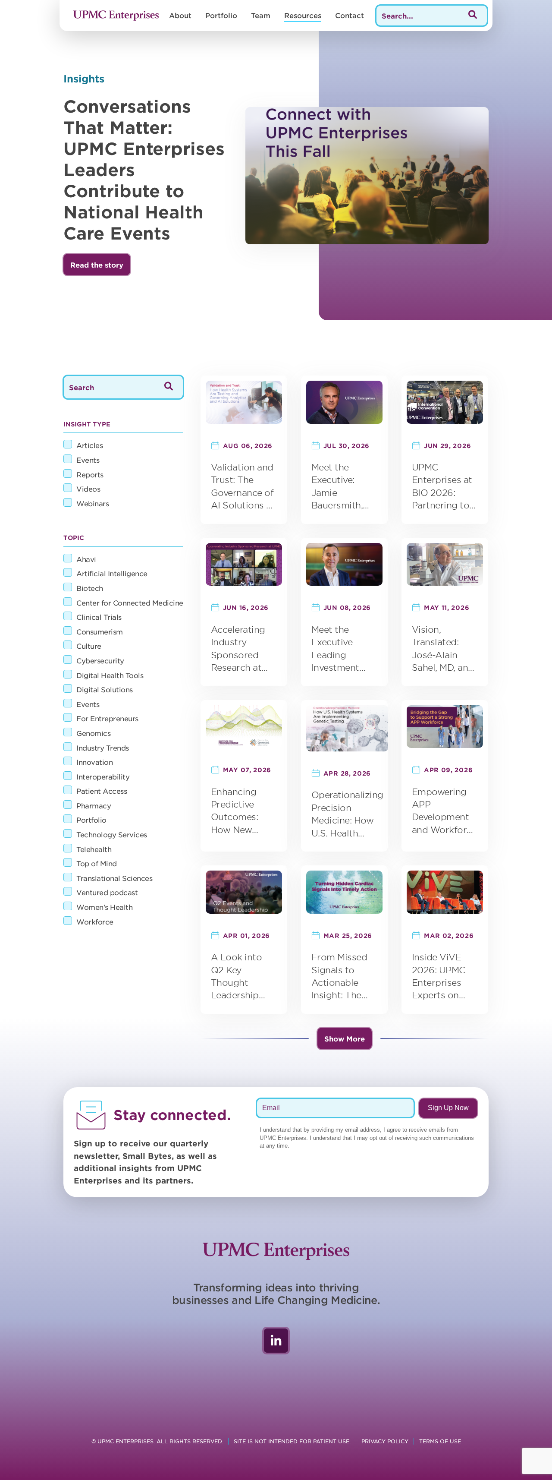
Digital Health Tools (109, 675)
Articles (89, 445)
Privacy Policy (384, 1441)
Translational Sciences (114, 878)
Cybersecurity (100, 660)
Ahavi (86, 559)
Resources (302, 15)
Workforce (94, 921)
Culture (88, 645)
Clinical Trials (99, 616)
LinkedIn (276, 1341)
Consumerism (99, 631)
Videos (88, 488)
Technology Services (111, 834)
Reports (90, 474)
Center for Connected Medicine (129, 602)
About (180, 15)
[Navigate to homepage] (116, 15)
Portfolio (221, 15)
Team (260, 15)
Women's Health (104, 907)
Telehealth (93, 849)
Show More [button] (344, 1038)
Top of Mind (96, 863)
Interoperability (102, 776)
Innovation (94, 761)
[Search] (472, 15)
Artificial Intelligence (111, 573)
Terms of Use (440, 1441)
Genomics (93, 733)
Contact (349, 15)
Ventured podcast (107, 892)
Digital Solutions (104, 689)
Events (87, 459)
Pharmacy (93, 805)
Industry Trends (102, 747)
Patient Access (101, 790)
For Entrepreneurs (107, 718)
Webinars (92, 503)
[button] (96, 264)
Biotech (89, 588)
